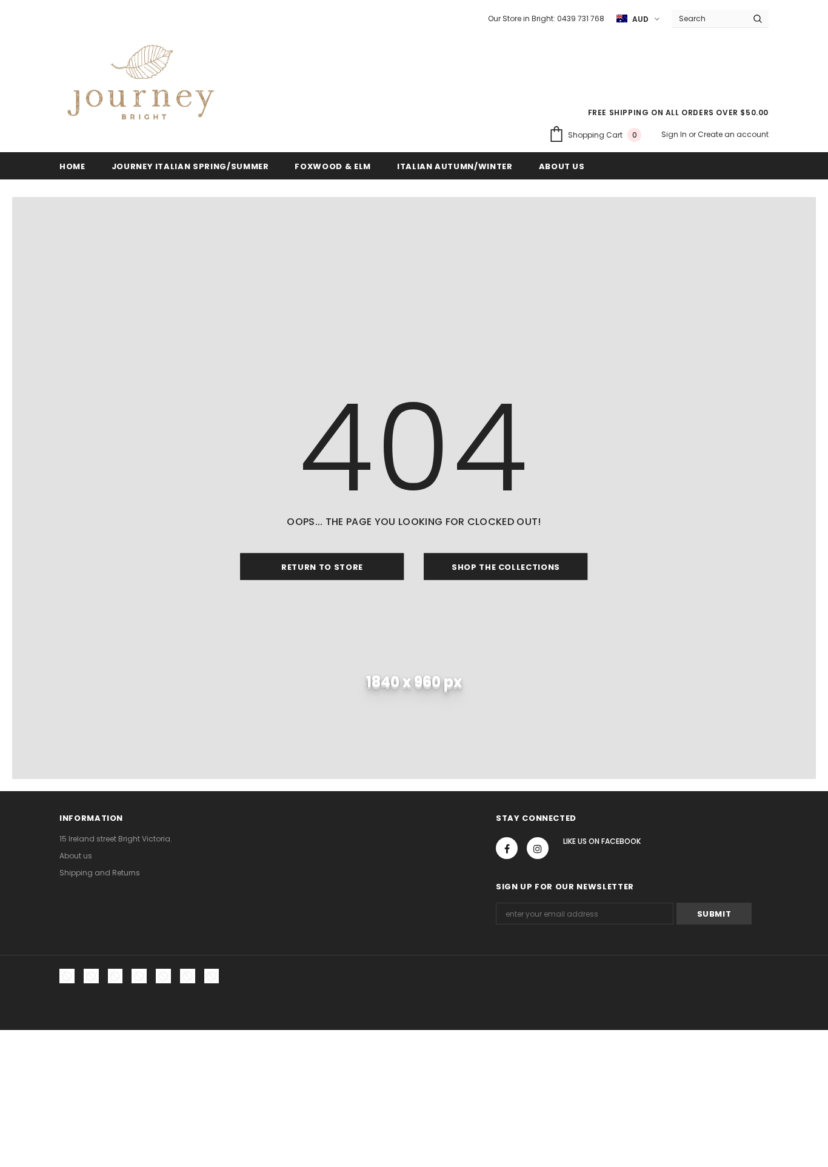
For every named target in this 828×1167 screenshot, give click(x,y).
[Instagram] (538, 848)
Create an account (733, 134)
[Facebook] (507, 848)
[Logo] (140, 85)
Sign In (675, 134)
